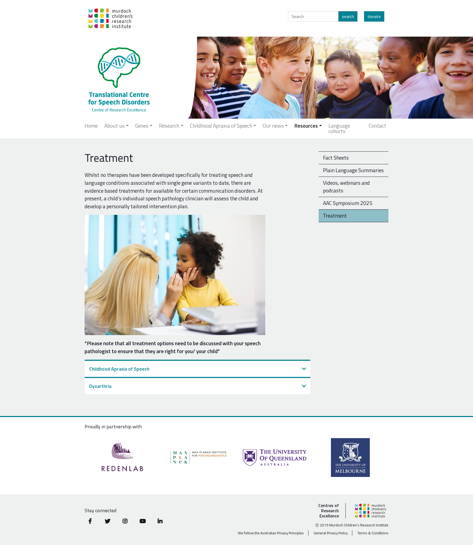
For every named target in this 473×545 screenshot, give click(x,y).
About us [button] (114, 126)
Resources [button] (306, 126)
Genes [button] (141, 126)
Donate (374, 16)
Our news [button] (273, 126)
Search (348, 16)
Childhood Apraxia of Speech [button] (221, 126)
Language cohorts (339, 128)
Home (91, 126)
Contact (377, 126)
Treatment (335, 215)
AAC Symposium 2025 (347, 203)
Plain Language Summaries (353, 170)
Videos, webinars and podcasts (346, 187)
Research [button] (169, 126)
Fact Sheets (336, 158)
